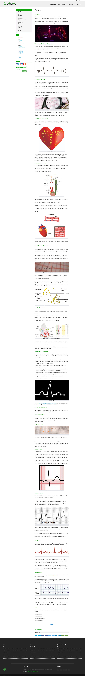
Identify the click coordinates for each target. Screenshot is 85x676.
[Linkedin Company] (22, 64)
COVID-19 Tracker (53, 4)
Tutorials (64, 4)
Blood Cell (31, 650)
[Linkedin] (78, 0)
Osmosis (58, 646)
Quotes (20, 57)
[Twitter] (79, 0)
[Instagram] (76, 0)
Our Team (4, 648)
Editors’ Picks (21, 52)
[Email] (64, 635)
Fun (77, 4)
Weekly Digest (21, 53)
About (4, 644)
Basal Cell (31, 648)
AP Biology (20, 46)
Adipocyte (31, 644)
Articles (20, 41)
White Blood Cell (32, 646)
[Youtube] (81, 0)
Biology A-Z (20, 40)
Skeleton (58, 648)
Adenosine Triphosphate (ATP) (62, 644)
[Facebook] (74, 0)
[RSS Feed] (25, 64)
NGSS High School (22, 47)
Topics (59, 4)
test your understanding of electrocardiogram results (47, 403)
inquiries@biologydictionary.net (32, 671)
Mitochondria (59, 650)
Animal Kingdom (21, 42)
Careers (4, 646)
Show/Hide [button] (38, 632)
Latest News (21, 51)
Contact (4, 650)
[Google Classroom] (38, 635)
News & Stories (71, 4)
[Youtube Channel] (23, 64)
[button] (80, 4)
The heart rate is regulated (57, 256)
